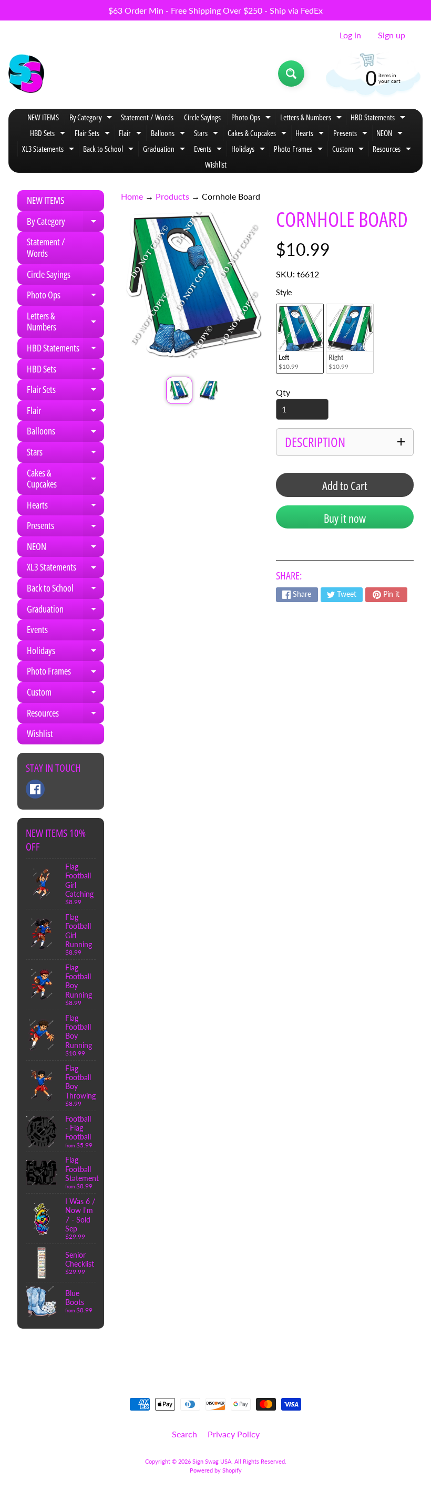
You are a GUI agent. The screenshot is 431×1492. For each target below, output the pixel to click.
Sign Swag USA (211, 1461)
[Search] (291, 73)
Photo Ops (252, 118)
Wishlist (216, 164)
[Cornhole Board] (179, 391)
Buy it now (345, 518)
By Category (92, 118)
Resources (393, 150)
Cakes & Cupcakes (258, 134)
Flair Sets (93, 134)
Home (132, 196)
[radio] (300, 339)
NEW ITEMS (43, 117)
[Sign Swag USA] (26, 73)
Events (209, 150)
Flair (131, 134)
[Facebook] (35, 789)
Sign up (391, 35)
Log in (350, 35)
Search (184, 1434)
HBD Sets (49, 134)
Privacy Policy (234, 1434)
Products (172, 196)
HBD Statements (379, 118)
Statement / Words (147, 117)
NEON (390, 134)
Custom (349, 150)
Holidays (249, 150)
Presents (351, 134)
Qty (283, 392)
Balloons (169, 134)
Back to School (109, 150)
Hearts (310, 134)
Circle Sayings (202, 117)
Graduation (165, 150)
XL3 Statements (49, 150)
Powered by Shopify (216, 1470)
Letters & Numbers (312, 118)
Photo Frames (299, 150)
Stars (207, 134)
